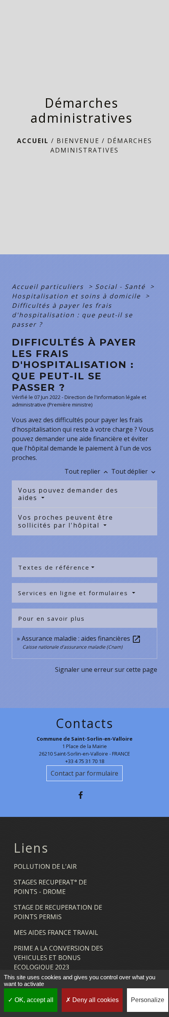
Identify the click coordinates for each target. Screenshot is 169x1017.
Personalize (147, 1000)
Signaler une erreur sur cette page (106, 669)
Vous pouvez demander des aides (68, 494)
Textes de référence (54, 567)
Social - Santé (121, 286)
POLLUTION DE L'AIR (45, 866)
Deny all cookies (95, 1000)
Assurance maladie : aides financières (81, 638)
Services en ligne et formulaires (74, 593)
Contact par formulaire (84, 773)
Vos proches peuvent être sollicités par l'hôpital (65, 521)
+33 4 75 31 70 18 (84, 761)
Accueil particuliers (49, 286)
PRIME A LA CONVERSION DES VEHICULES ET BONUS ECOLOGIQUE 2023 (58, 957)
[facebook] (84, 795)
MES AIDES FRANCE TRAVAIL (56, 932)
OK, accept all (33, 1000)
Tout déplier (134, 471)
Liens (31, 847)
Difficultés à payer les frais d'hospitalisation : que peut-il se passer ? (72, 315)
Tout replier (87, 471)
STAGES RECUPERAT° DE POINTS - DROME (50, 887)
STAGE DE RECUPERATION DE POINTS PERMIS (58, 912)
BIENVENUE (78, 140)
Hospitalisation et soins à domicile (77, 296)
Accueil (33, 140)
